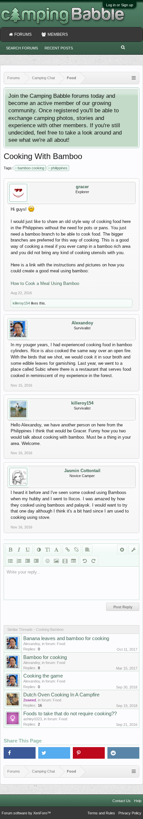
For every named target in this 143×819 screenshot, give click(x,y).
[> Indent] (36, 561)
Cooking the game (43, 676)
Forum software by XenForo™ (26, 813)
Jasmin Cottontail (82, 470)
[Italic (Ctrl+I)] (19, 549)
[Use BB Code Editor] (133, 549)
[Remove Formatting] (122, 549)
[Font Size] (48, 549)
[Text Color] (39, 549)
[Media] (65, 561)
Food (61, 644)
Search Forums (22, 48)
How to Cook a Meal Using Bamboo (45, 283)
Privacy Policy (129, 813)
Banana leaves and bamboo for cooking (66, 638)
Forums (23, 34)
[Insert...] (73, 561)
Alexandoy (82, 322)
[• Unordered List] (10, 561)
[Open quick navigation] (133, 78)
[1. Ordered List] (19, 561)
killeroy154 (21, 303)
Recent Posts (59, 48)
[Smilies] (48, 561)
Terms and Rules (101, 813)
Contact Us (121, 801)
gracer (82, 186)
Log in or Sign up (119, 5)
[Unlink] (76, 549)
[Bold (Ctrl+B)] (10, 549)
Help (137, 801)
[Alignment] (87, 549)
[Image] (56, 561)
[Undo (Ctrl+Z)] (85, 561)
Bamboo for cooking (45, 657)
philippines (59, 168)
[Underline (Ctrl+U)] (28, 549)
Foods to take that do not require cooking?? (70, 713)
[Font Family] (56, 549)
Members (58, 34)
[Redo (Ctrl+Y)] (93, 561)
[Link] (68, 549)
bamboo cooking (31, 168)
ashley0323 (32, 719)
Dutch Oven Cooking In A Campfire (61, 694)
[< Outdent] (28, 561)
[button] (20, 753)
